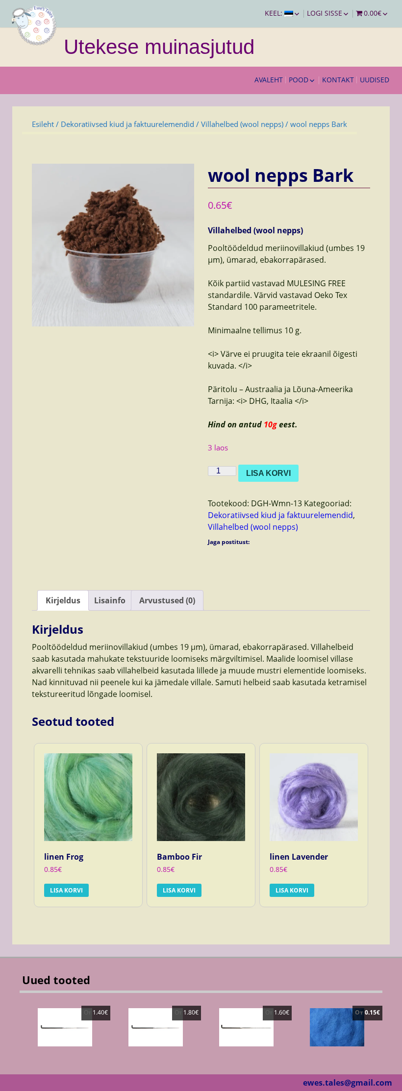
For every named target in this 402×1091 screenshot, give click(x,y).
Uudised (374, 79)
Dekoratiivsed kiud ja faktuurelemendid (127, 124)
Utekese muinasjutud (159, 46)
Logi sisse (324, 13)
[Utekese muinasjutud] (34, 24)
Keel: (274, 13)
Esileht (43, 124)
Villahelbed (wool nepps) (242, 124)
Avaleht (268, 79)
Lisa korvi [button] (66, 890)
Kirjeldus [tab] (63, 600)
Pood (298, 79)
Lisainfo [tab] (110, 600)
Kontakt (338, 79)
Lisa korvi (268, 473)
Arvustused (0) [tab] (167, 600)
